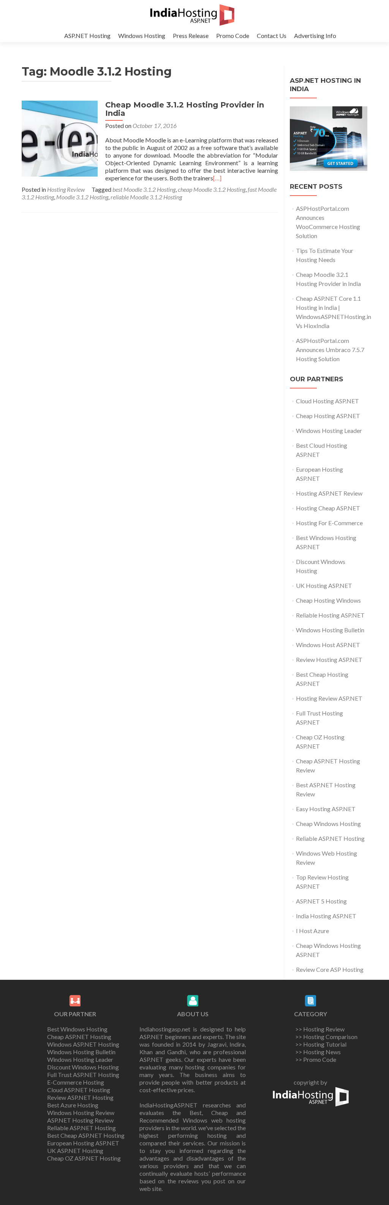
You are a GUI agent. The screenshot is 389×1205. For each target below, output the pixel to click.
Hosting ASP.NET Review (329, 493)
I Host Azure (312, 930)
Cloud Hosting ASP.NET (327, 400)
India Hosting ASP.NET (326, 915)
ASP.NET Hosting (87, 35)
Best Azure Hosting (72, 1105)
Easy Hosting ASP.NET (326, 808)
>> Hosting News (318, 1051)
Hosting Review (66, 189)
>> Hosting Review (320, 1029)
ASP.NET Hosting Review (80, 1120)
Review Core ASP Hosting (330, 969)
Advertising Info (315, 35)
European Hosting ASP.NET (83, 1143)
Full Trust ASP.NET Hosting (83, 1074)
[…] (217, 178)
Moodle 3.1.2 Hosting (82, 197)
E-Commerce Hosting (75, 1082)
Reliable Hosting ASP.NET (330, 615)
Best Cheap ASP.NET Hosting (86, 1135)
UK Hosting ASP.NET (324, 585)
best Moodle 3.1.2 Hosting (144, 189)
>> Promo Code (315, 1059)
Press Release (191, 35)
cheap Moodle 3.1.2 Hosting (211, 189)
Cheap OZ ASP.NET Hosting (84, 1158)
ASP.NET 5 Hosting (321, 901)
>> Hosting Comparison (326, 1036)
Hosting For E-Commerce (329, 522)
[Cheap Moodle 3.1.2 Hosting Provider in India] (60, 137)
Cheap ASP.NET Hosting (79, 1036)
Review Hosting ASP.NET (329, 659)
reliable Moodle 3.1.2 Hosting (146, 197)
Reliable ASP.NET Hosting (330, 838)
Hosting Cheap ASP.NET (328, 508)
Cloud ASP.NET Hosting (78, 1089)
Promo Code (232, 35)
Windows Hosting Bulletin (330, 629)
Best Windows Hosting (77, 1029)
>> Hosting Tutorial (320, 1044)
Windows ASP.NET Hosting (83, 1044)
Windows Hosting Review (80, 1112)
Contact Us (271, 35)
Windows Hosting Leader (329, 430)
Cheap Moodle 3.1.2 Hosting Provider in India (184, 109)
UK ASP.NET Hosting (75, 1150)
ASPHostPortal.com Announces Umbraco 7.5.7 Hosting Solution (330, 349)
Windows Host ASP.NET (328, 644)
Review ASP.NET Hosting (80, 1097)
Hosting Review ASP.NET (329, 698)
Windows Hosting (141, 35)
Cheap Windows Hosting (328, 823)
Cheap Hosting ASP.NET (328, 415)
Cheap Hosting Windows (328, 600)
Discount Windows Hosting (83, 1067)
